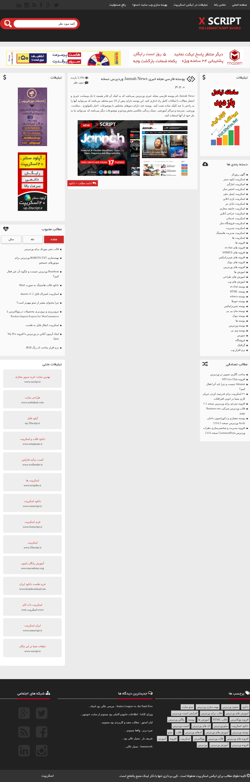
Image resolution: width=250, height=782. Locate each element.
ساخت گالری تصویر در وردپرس (227, 374)
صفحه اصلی (239, 5)
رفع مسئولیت (117, 5)
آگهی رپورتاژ (238, 174)
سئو (170, 732)
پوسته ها (240, 320)
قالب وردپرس (215, 738)
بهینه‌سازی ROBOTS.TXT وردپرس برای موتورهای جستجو (37, 260)
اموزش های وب (236, 281)
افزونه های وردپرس (234, 267)
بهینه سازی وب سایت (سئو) (149, 5)
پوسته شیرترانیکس (234, 306)
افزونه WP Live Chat (233, 379)
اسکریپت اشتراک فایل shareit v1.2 (40, 293)
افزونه (173, 738)
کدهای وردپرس (193, 732)
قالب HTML (220, 719)
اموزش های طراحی (234, 276)
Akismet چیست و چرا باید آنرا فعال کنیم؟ (225, 386)
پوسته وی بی (238, 330)
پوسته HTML (237, 291)
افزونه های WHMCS (233, 252)
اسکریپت (185, 738)
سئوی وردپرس (230, 706)
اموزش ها (239, 271)
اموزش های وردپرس (237, 713)
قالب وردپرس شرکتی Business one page (225, 411)
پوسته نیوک (238, 315)
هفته (54, 239)
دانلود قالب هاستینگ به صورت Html (39, 285)
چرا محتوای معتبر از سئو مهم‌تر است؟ (38, 302)
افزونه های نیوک (236, 262)
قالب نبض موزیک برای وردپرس (41, 248)
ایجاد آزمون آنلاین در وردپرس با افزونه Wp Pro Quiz (33, 336)
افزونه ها (240, 242)
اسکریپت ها (238, 237)
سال (11, 239)
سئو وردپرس (221, 725)
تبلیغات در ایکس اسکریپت (191, 5)
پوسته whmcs (237, 296)
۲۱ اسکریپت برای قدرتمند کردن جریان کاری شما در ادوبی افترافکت (224, 396)
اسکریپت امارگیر (236, 184)
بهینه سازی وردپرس (208, 706)
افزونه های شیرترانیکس (232, 257)
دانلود (245, 706)
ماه (32, 239)
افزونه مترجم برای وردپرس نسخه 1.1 (224, 403)
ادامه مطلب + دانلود (81, 183)
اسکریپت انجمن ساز (234, 189)
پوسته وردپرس (237, 325)
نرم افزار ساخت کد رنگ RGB (42, 347)
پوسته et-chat (237, 286)
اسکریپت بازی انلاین (234, 198)
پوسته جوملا (238, 301)
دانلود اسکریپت (240, 725)
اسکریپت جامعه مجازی (232, 208)
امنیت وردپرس (181, 725)
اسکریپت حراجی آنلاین (232, 213)
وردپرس (202, 744)
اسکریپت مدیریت (235, 228)
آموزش (162, 738)
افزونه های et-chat (235, 247)
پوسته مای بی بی (235, 310)
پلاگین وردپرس (176, 719)
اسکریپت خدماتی (235, 218)
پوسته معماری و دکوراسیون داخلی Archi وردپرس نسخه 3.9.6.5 (226, 421)
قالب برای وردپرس (211, 713)
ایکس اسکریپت (207, 776)
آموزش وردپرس (219, 744)
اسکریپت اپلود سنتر (234, 179)
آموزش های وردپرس (217, 732)
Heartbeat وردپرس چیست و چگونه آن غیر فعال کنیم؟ (33, 274)
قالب (178, 732)
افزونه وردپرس (240, 744)
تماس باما (220, 5)
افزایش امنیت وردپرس (184, 713)
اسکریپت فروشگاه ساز (232, 223)
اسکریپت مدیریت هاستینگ (230, 232)
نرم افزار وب (238, 349)
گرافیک (241, 345)
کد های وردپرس (201, 725)
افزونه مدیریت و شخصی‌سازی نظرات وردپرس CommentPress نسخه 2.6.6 (224, 430)
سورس (241, 335)
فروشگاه (240, 340)
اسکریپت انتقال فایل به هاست (42, 325)
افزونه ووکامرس (239, 719)
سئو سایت (187, 706)
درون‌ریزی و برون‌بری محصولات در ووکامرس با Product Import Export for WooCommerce (33, 314)
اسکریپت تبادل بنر (235, 203)
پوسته (191, 719)
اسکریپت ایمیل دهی (234, 193)
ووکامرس (199, 738)
